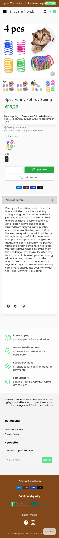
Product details (14, 200)
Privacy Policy (12, 434)
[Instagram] (32, 522)
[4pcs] (10, 145)
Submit (47, 459)
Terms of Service (14, 429)
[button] (45, 11)
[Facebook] (26, 522)
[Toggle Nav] (5, 11)
